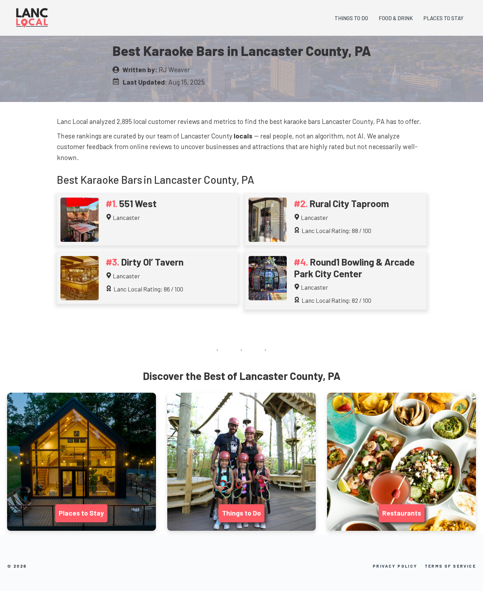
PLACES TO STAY (444, 18)
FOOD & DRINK (396, 18)
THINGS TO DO (351, 18)
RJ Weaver (174, 70)
